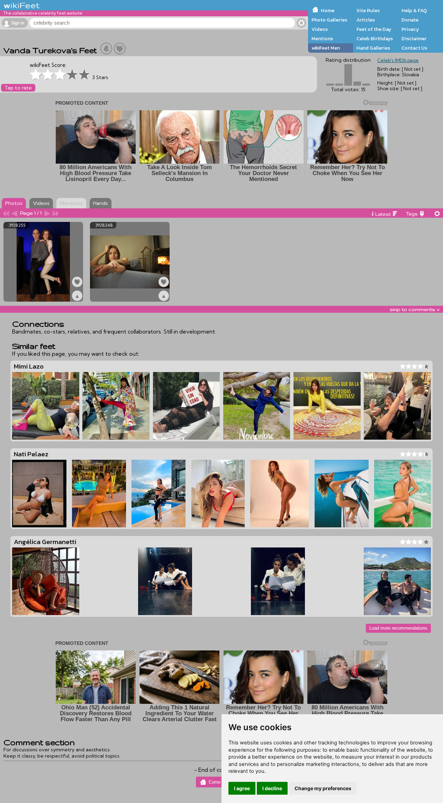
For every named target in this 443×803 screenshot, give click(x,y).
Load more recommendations (398, 628)
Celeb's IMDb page (398, 60)
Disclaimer (413, 38)
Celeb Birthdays (374, 38)
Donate (409, 20)
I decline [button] (272, 788)
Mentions (322, 38)
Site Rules (368, 10)
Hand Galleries (373, 48)
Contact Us (414, 48)
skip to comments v (415, 309)
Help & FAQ (414, 10)
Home (327, 10)
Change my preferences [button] (323, 788)
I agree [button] (242, 788)
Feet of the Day (373, 29)
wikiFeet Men (325, 48)
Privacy (410, 29)
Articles (365, 20)
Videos (319, 29)
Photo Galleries (329, 20)
